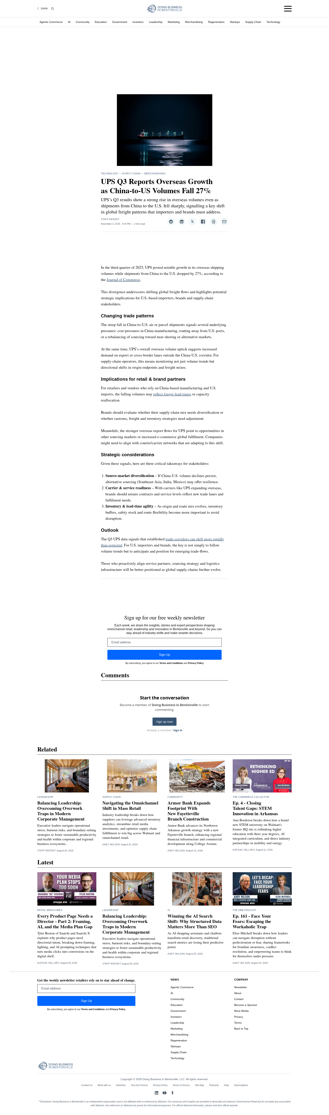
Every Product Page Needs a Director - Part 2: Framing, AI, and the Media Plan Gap (65, 921)
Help (226, 1085)
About (237, 993)
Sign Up (164, 654)
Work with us (104, 1085)
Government (119, 21)
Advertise (121, 1085)
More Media (241, 1010)
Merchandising (194, 21)
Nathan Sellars (244, 850)
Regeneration (216, 21)
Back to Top (241, 1028)
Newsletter (240, 987)
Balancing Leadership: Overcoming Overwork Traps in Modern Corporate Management (61, 810)
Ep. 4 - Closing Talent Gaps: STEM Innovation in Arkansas (255, 808)
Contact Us (87, 1085)
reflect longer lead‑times (172, 394)
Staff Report (110, 219)
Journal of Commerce (123, 279)
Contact (239, 999)
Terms (238, 1022)
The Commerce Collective (251, 797)
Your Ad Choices (139, 1085)
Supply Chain (253, 21)
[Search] (52, 8)
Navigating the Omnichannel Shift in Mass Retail (130, 805)
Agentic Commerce (51, 21)
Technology (273, 21)
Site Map (199, 1085)
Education (101, 21)
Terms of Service (181, 1085)
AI (69, 21)
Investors (138, 21)
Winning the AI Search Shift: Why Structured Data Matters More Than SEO (195, 921)
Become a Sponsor (245, 1004)
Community (82, 21)
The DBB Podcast (244, 910)
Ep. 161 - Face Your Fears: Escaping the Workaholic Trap (252, 921)
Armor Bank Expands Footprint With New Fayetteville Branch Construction (189, 810)
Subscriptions (241, 1085)
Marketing (174, 21)
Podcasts (214, 1085)
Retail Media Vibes (49, 910)
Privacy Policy (196, 663)
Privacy (238, 1016)
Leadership (155, 21)
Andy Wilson (111, 844)
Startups (235, 21)
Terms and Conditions (171, 663)
